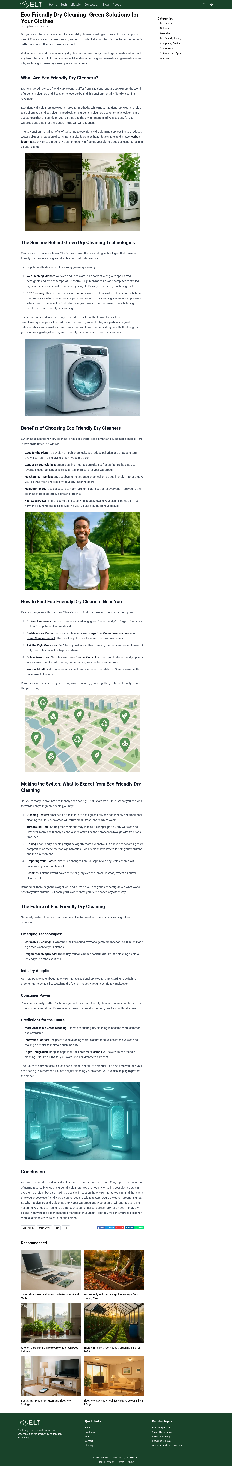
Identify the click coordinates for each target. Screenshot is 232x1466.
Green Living (44, 1228)
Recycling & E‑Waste (163, 1440)
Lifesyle (76, 4)
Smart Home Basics (162, 1431)
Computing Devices (171, 43)
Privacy (110, 1461)
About (117, 4)
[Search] (204, 4)
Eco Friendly (28, 1228)
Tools (65, 1228)
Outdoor (164, 28)
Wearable (165, 33)
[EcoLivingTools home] (30, 1422)
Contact (89, 1440)
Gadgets (164, 58)
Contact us (91, 4)
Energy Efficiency (161, 1436)
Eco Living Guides (161, 1427)
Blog (106, 4)
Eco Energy (166, 23)
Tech (64, 4)
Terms (121, 1461)
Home (53, 4)
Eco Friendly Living (170, 38)
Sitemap (89, 1445)
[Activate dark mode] (211, 4)
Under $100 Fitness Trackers (167, 1445)
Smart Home (167, 48)
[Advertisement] (183, 92)
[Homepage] (31, 4)
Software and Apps (170, 53)
